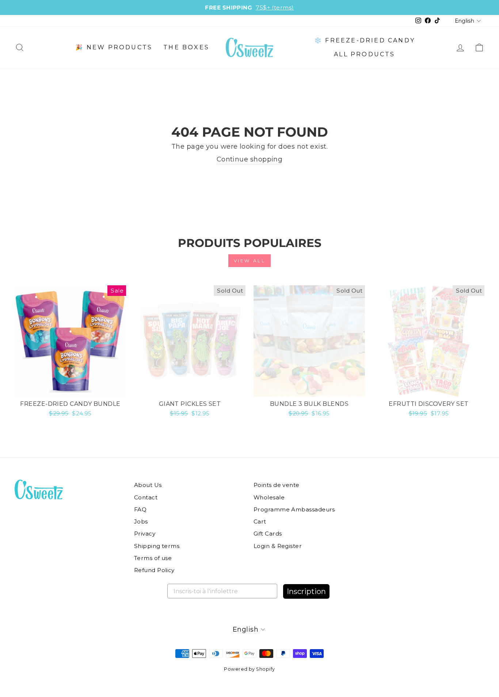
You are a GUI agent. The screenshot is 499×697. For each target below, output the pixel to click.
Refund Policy (154, 570)
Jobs (141, 521)
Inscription (306, 591)
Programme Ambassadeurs (294, 509)
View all (250, 260)
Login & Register (278, 545)
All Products (364, 54)
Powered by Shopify (249, 669)
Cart (260, 521)
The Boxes (186, 47)
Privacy (144, 533)
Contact (145, 497)
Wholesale (269, 497)
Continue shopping (250, 159)
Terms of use (153, 558)
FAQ (140, 509)
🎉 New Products (113, 47)
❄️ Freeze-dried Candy (364, 40)
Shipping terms (156, 545)
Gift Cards (268, 533)
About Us (148, 484)
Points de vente (277, 484)
